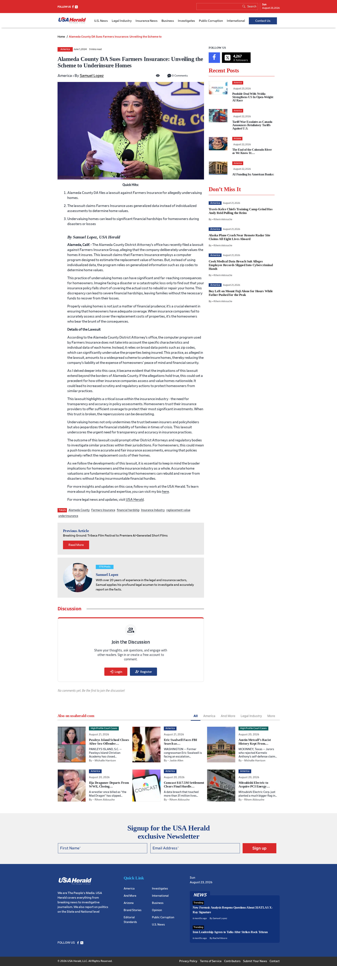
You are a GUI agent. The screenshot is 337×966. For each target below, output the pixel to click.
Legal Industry (122, 20)
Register (143, 671)
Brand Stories (132, 910)
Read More (76, 544)
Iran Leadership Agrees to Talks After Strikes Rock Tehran (230, 932)
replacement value (178, 510)
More (271, 716)
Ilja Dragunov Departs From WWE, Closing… (109, 784)
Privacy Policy (188, 961)
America (65, 49)
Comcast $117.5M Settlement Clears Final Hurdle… (184, 784)
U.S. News (101, 20)
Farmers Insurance (103, 510)
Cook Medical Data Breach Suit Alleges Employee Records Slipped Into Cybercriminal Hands (241, 265)
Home (62, 36)
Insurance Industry (153, 510)
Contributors (232, 961)
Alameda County (79, 510)
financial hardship (128, 510)
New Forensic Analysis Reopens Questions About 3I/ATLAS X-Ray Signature (233, 910)
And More (228, 716)
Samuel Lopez (92, 76)
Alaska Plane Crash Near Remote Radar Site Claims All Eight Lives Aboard (239, 237)
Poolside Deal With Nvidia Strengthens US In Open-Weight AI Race (252, 97)
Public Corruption (211, 20)
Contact (275, 961)
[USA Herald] (72, 20)
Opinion (157, 910)
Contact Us (262, 20)
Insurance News (147, 20)
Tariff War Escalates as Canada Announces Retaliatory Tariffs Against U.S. (252, 125)
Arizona (129, 903)
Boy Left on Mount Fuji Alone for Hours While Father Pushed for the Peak (241, 293)
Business (167, 20)
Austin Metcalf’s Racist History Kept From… (255, 741)
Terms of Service (211, 961)
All (195, 716)
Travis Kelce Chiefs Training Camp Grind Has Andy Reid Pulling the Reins (240, 211)
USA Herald (135, 499)
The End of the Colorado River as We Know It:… (252, 151)
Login (115, 671)
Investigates (186, 20)
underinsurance (68, 516)
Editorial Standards (130, 920)
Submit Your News (255, 961)
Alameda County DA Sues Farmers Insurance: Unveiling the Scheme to (115, 36)
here (165, 492)
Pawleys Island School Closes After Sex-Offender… (109, 741)
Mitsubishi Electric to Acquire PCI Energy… (254, 784)
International (236, 20)
